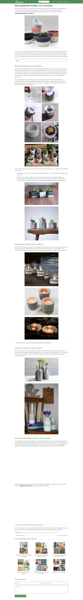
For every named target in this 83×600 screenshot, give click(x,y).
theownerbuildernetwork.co (29, 532)
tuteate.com (47, 532)
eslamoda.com (55, 532)
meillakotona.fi (40, 532)
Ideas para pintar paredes (61, 535)
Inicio (54, 1)
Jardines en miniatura (20, 535)
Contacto (66, 1)
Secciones (59, 1)
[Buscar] (48, 2)
